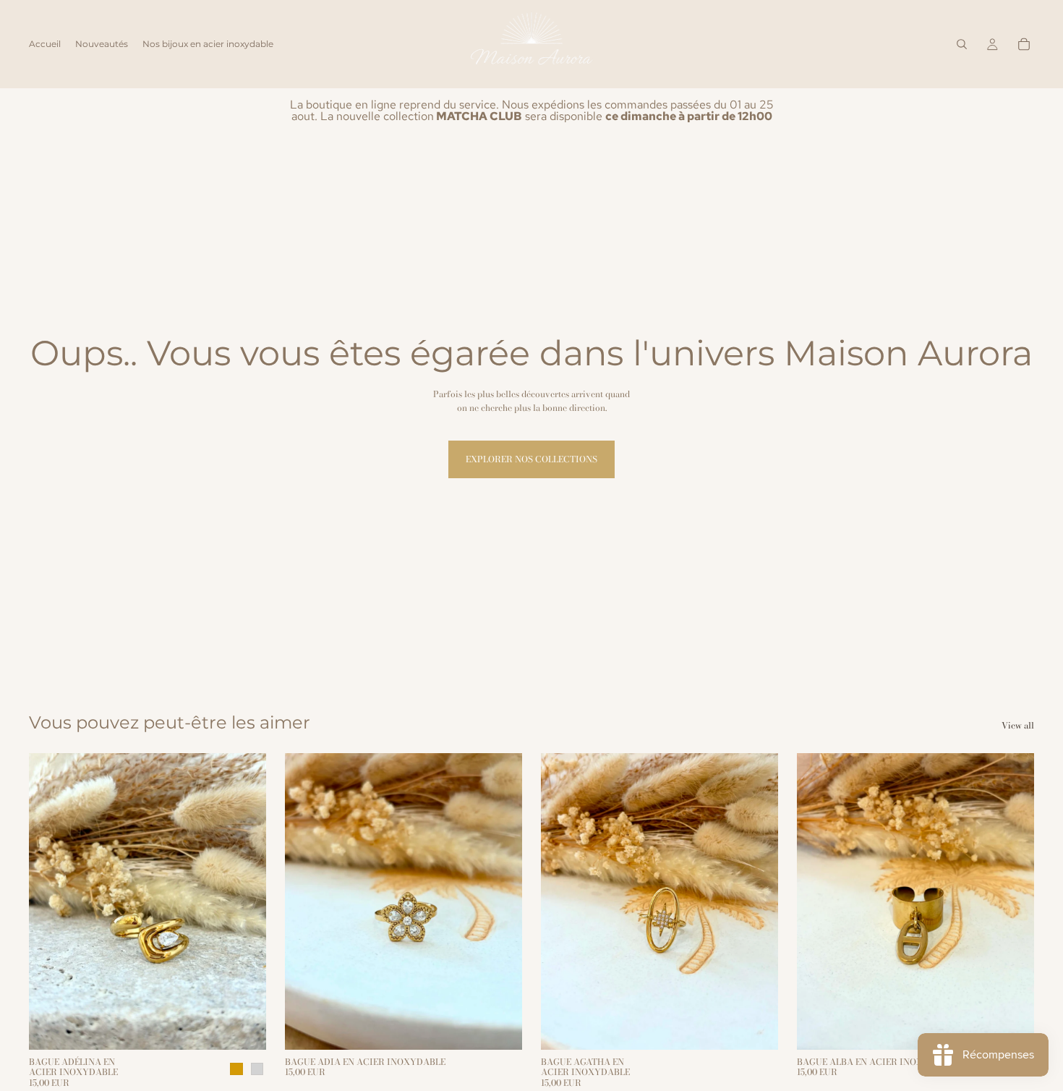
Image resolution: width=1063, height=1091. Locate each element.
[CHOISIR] (244, 1027)
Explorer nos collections (531, 459)
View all (1018, 725)
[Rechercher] (962, 44)
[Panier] (1024, 44)
